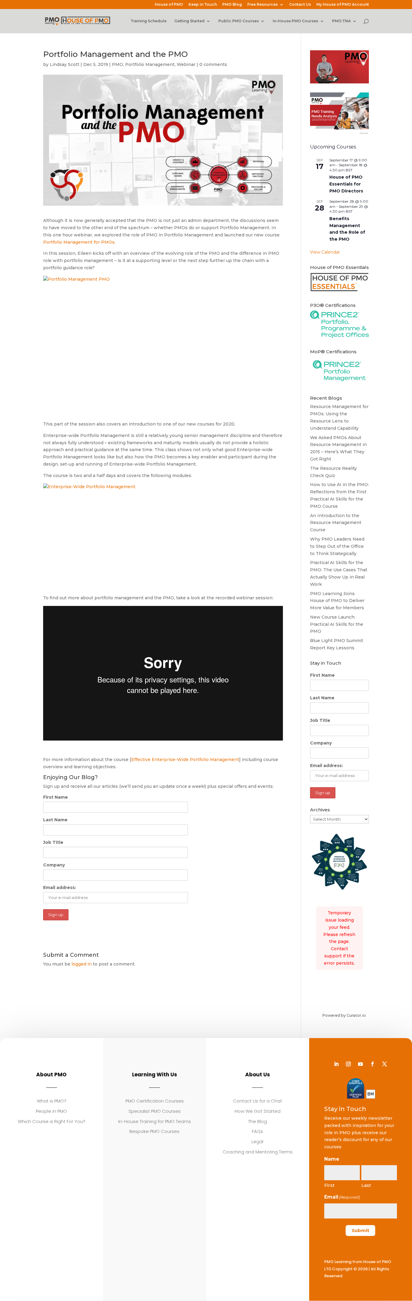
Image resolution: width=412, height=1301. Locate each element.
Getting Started (189, 21)
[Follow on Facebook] (372, 1064)
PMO (117, 64)
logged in (81, 964)
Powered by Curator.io (344, 1015)
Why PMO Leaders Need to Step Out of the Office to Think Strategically (337, 546)
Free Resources (262, 5)
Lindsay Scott (64, 64)
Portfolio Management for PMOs (79, 242)
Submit (360, 1230)
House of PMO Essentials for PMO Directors (346, 183)
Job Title (53, 842)
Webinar (186, 64)
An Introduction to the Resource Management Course (335, 523)
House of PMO (169, 5)
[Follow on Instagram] (348, 1064)
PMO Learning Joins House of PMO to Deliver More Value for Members (337, 601)
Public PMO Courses (238, 21)
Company (54, 865)
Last (366, 1185)
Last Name (55, 819)
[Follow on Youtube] (360, 1064)
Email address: (59, 887)
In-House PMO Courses (295, 21)
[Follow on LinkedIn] (336, 1064)
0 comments (213, 64)
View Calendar (325, 252)
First (329, 1185)
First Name (55, 797)
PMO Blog (232, 5)
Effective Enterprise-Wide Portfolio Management (185, 759)
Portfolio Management (150, 64)
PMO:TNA (341, 21)
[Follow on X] (384, 1064)
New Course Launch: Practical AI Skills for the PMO (336, 624)
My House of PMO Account (342, 5)
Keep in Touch (203, 5)
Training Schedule (148, 21)
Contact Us (300, 5)
